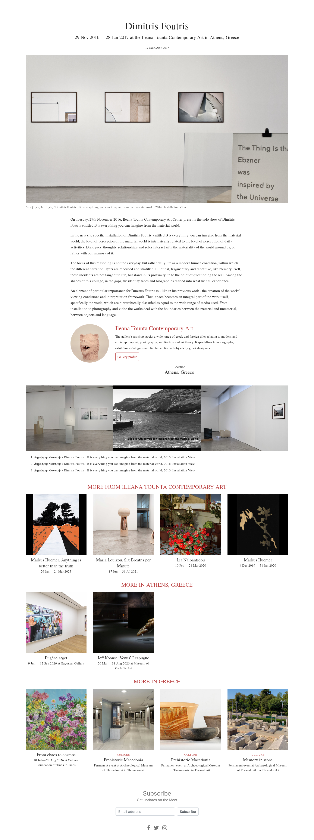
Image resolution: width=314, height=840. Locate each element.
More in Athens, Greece (157, 584)
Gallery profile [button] (127, 356)
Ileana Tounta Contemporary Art (154, 328)
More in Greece (157, 681)
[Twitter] (156, 827)
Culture (123, 754)
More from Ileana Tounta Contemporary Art (157, 486)
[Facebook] (148, 827)
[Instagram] (165, 827)
